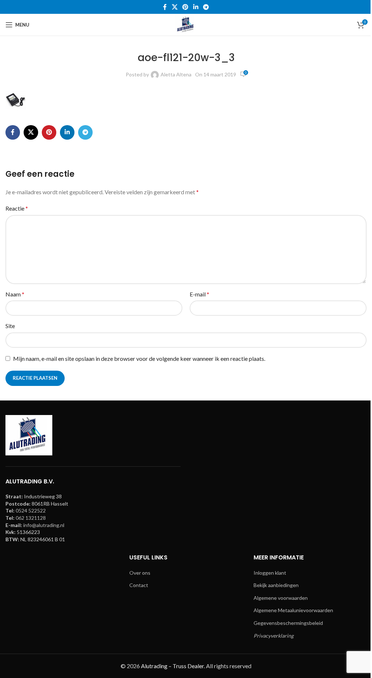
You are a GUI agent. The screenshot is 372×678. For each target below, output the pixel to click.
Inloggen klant (270, 573)
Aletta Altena (176, 74)
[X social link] (174, 6)
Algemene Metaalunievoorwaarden (293, 610)
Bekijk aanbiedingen (276, 585)
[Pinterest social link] (185, 6)
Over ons (139, 573)
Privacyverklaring (274, 636)
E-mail (199, 294)
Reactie (16, 208)
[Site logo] (186, 24)
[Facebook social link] (165, 6)
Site (10, 325)
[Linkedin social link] (196, 6)
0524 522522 (31, 510)
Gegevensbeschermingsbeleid (288, 623)
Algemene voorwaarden (281, 598)
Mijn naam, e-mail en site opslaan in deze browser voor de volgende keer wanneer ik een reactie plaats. (139, 358)
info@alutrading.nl (43, 525)
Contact (138, 585)
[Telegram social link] (206, 6)
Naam (14, 294)
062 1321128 (31, 518)
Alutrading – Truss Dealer (172, 665)
